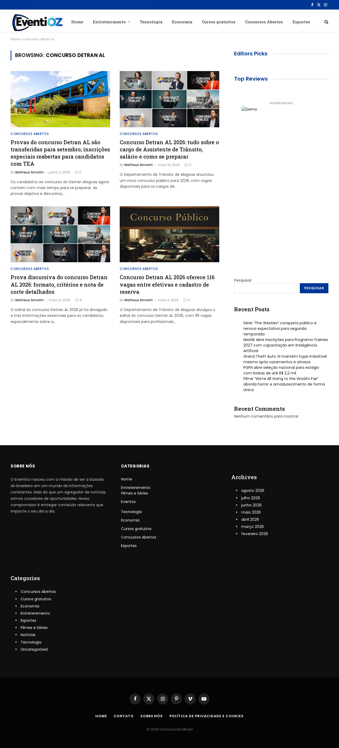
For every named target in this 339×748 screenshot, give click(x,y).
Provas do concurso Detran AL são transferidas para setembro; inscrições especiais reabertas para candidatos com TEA (60, 153)
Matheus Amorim (29, 172)
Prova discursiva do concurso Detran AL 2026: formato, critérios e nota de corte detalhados (59, 284)
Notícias (28, 634)
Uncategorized (34, 649)
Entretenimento (109, 21)
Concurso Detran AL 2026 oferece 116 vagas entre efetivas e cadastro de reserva (167, 284)
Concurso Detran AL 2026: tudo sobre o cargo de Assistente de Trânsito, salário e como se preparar (169, 149)
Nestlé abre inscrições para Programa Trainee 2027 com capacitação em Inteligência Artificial (97, 4)
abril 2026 (250, 519)
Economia (182, 21)
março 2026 (252, 526)
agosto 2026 (252, 490)
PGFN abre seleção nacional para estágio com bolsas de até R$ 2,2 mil (281, 370)
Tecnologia (151, 21)
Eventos (128, 501)
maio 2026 (251, 512)
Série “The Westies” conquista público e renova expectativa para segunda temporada (279, 328)
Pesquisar (243, 280)
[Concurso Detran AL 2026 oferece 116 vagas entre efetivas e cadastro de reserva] (169, 234)
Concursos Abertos (264, 21)
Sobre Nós (151, 716)
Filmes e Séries (134, 493)
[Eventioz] (37, 22)
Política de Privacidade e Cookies (207, 716)
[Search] (325, 22)
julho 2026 (250, 498)
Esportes (301, 21)
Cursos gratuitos (218, 21)
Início (15, 39)
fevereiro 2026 (254, 533)
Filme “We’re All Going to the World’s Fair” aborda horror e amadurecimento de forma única (284, 384)
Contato (124, 716)
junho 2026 (251, 505)
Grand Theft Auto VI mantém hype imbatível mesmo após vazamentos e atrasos (285, 359)
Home (77, 21)
